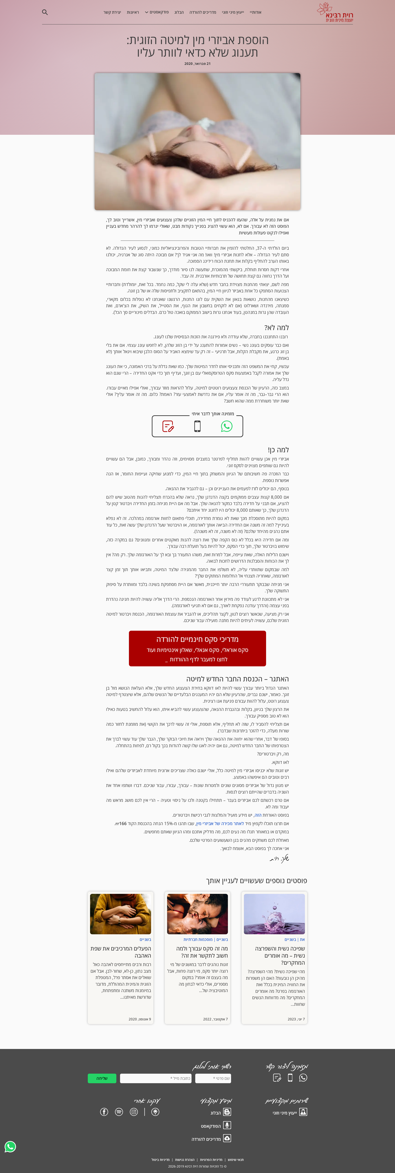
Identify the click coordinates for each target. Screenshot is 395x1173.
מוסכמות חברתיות (198, 939)
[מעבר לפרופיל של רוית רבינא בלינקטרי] (155, 1113)
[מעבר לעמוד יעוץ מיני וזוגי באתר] (303, 1113)
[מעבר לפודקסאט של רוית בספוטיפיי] (119, 1113)
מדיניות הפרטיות (211, 1159)
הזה (258, 815)
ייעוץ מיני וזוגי (233, 12)
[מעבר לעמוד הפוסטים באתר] (227, 1113)
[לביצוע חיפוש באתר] (45, 12)
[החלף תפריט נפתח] (147, 12)
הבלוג (179, 12)
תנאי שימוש (236, 1159)
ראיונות (133, 12)
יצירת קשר (112, 12)
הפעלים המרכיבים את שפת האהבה (121, 952)
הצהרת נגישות (185, 1159)
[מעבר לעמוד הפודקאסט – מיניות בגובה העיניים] (227, 1126)
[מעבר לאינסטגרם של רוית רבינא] (134, 1113)
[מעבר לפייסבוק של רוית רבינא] (104, 1113)
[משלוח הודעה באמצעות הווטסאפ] (303, 1078)
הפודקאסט (211, 1126)
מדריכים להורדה (202, 12)
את (302, 939)
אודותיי (256, 12)
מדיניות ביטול (161, 1159)
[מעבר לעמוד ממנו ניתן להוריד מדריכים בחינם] (227, 1139)
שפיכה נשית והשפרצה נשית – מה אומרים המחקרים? (280, 955)
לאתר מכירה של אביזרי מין (220, 823)
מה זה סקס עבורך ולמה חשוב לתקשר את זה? (202, 952)
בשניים (290, 939)
